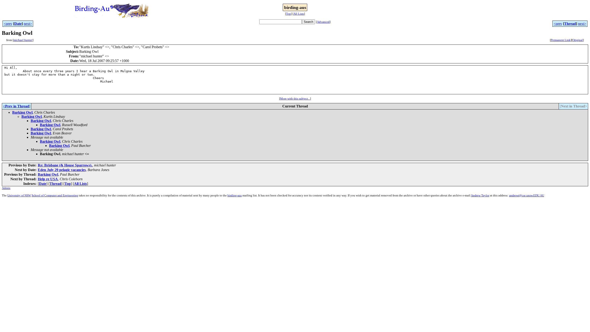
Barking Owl (22, 112)
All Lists (298, 13)
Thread (570, 24)
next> (28, 24)
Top (288, 13)
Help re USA (48, 179)
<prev (8, 24)
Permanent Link (561, 40)
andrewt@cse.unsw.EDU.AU (526, 195)
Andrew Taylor (480, 195)
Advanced (323, 22)
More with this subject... (295, 98)
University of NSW (19, 195)
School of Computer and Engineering (55, 195)
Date (18, 24)
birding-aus (234, 195)
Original (577, 40)
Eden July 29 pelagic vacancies (62, 170)
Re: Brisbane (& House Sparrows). (65, 165)
